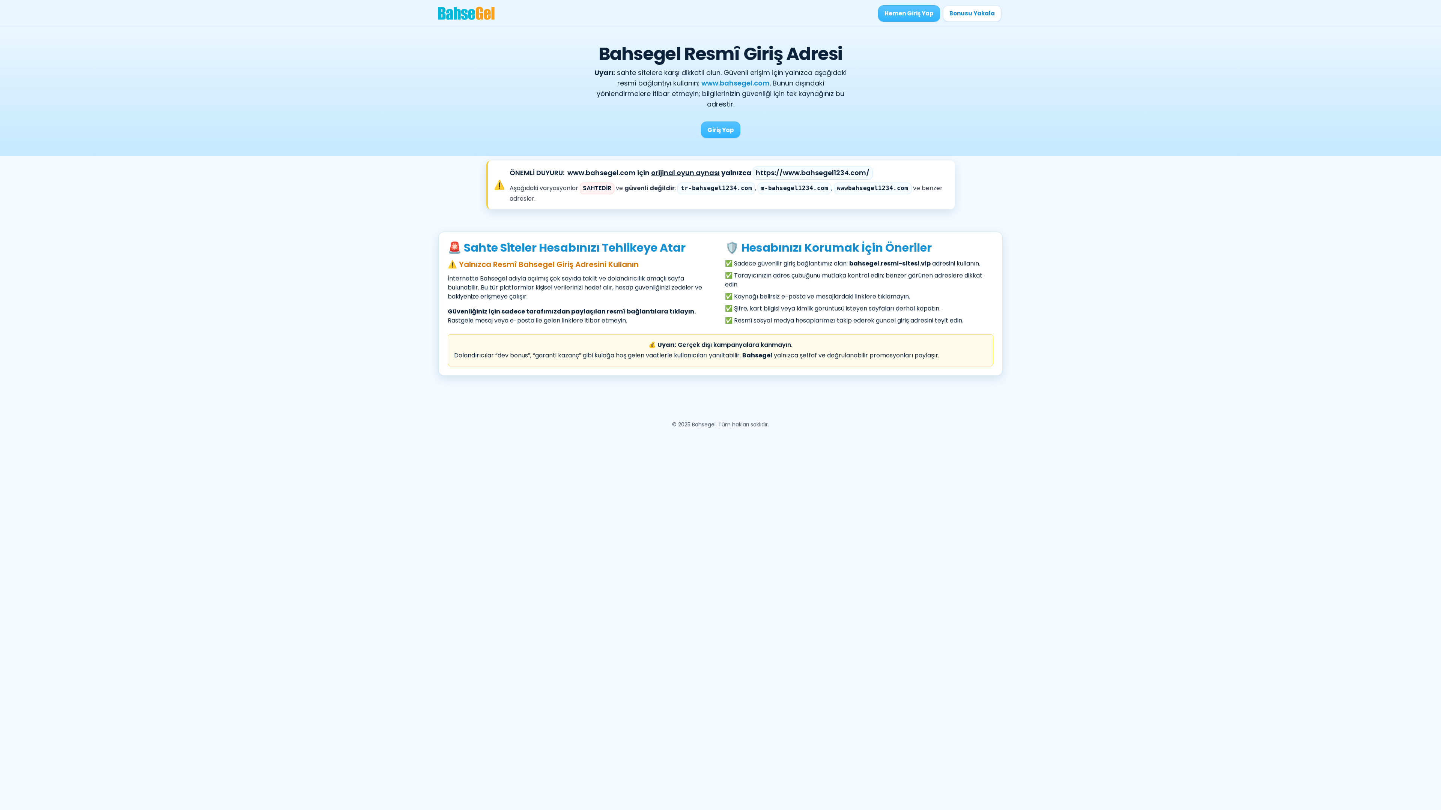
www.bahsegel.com (735, 83)
